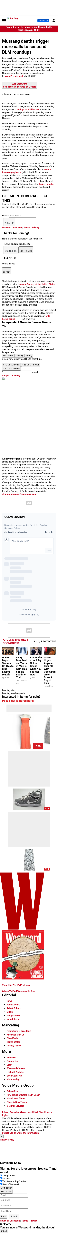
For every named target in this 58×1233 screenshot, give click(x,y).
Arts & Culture (14, 1008)
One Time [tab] (8, 355)
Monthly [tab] (19, 355)
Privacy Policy (14, 1045)
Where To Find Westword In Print (18, 991)
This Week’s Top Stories (14, 1181)
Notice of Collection (12, 227)
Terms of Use (13, 1042)
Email (5, 215)
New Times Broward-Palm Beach (23, 1095)
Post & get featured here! (18, 700)
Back (3, 1216)
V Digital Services (15, 1105)
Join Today (6, 1187)
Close (4, 1231)
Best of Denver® (10, 1184)
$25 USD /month (30, 364)
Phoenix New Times (17, 1102)
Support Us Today (11, 375)
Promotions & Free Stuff (19, 1031)
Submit (14, 1216)
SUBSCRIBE (11, 251)
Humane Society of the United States (36, 284)
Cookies (20, 1112)
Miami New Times (16, 1098)
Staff (9, 1064)
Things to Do (8, 1175)
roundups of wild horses (27, 109)
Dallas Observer (15, 1091)
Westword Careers (16, 1068)
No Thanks (6, 1191)
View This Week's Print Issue (16, 985)
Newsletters (13, 1019)
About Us (11, 1057)
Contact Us (12, 1061)
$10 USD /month (11, 364)
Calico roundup (46, 184)
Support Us (43, 20)
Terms (27, 227)
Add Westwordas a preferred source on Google (19, 85)
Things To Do (13, 1015)
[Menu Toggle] (4, 20)
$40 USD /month (11, 368)
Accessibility (30, 1112)
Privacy (35, 227)
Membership (13, 1079)
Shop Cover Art (14, 1075)
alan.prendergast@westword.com (19, 494)
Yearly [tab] (29, 355)
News (9, 1001)
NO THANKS (26, 251)
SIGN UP (9, 223)
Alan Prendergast (14, 76)
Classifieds (12, 1038)
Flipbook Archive (15, 1072)
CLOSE (6, 272)
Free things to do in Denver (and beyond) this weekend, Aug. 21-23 (29, 28)
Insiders (6, 1178)
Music (10, 1012)
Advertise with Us (15, 1034)
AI (38, 1112)
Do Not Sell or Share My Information (20, 1133)
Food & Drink (13, 1004)
